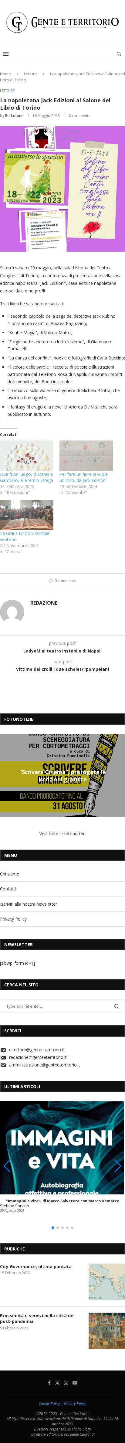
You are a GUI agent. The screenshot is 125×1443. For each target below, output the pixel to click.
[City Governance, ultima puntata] (107, 1282)
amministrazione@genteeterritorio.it (44, 1065)
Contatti (8, 889)
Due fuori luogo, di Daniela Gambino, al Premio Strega (26, 477)
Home (5, 73)
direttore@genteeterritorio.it (36, 1049)
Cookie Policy (49, 1403)
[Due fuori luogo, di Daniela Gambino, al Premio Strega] (26, 455)
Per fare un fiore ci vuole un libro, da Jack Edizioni (83, 477)
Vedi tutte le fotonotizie (62, 833)
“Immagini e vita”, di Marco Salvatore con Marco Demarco (62, 1201)
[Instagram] (66, 1383)
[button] (5, 775)
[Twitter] (57, 1383)
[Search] (119, 54)
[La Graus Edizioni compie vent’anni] (26, 515)
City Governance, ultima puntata (36, 1266)
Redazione (14, 115)
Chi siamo (9, 874)
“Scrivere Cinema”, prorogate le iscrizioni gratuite (62, 775)
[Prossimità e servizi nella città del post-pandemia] (107, 1331)
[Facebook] (49, 1383)
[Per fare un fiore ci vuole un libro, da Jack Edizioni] (86, 455)
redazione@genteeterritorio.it (38, 1057)
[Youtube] (75, 1383)
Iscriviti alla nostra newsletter (28, 904)
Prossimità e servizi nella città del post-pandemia (37, 1319)
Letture (30, 73)
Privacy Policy (13, 919)
